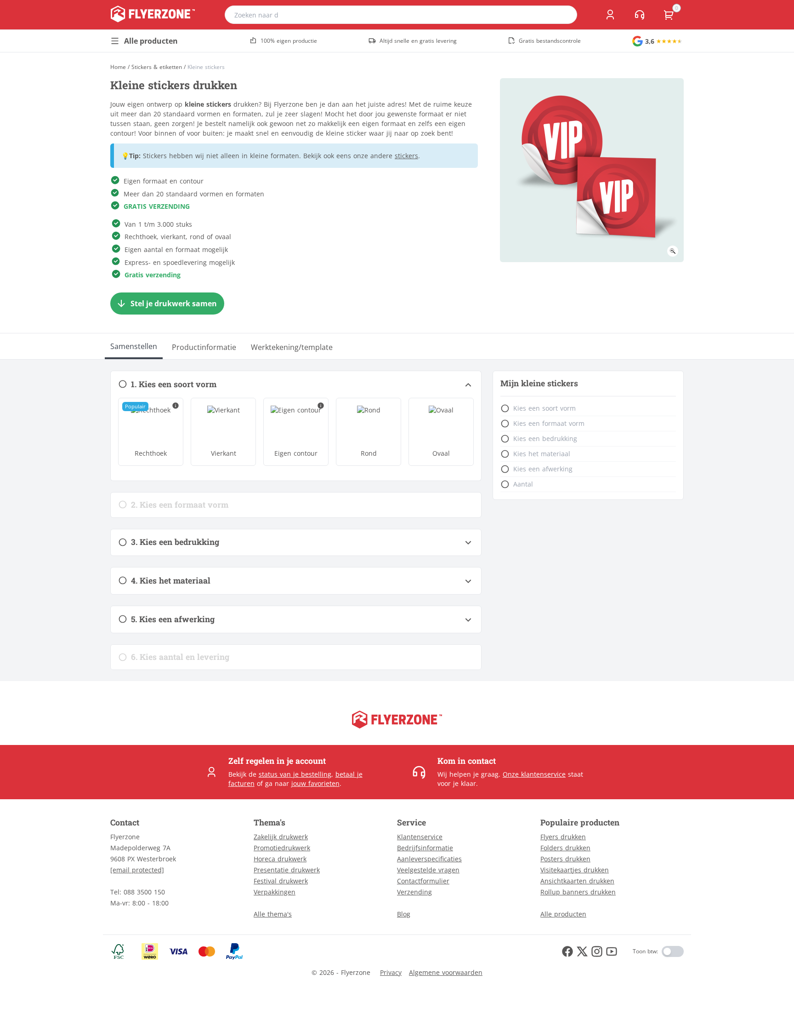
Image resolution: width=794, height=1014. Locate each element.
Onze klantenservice (534, 774)
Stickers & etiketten (156, 67)
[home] (152, 14)
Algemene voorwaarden (445, 972)
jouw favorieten (315, 783)
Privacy (391, 972)
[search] (564, 14)
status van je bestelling (295, 774)
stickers (406, 155)
